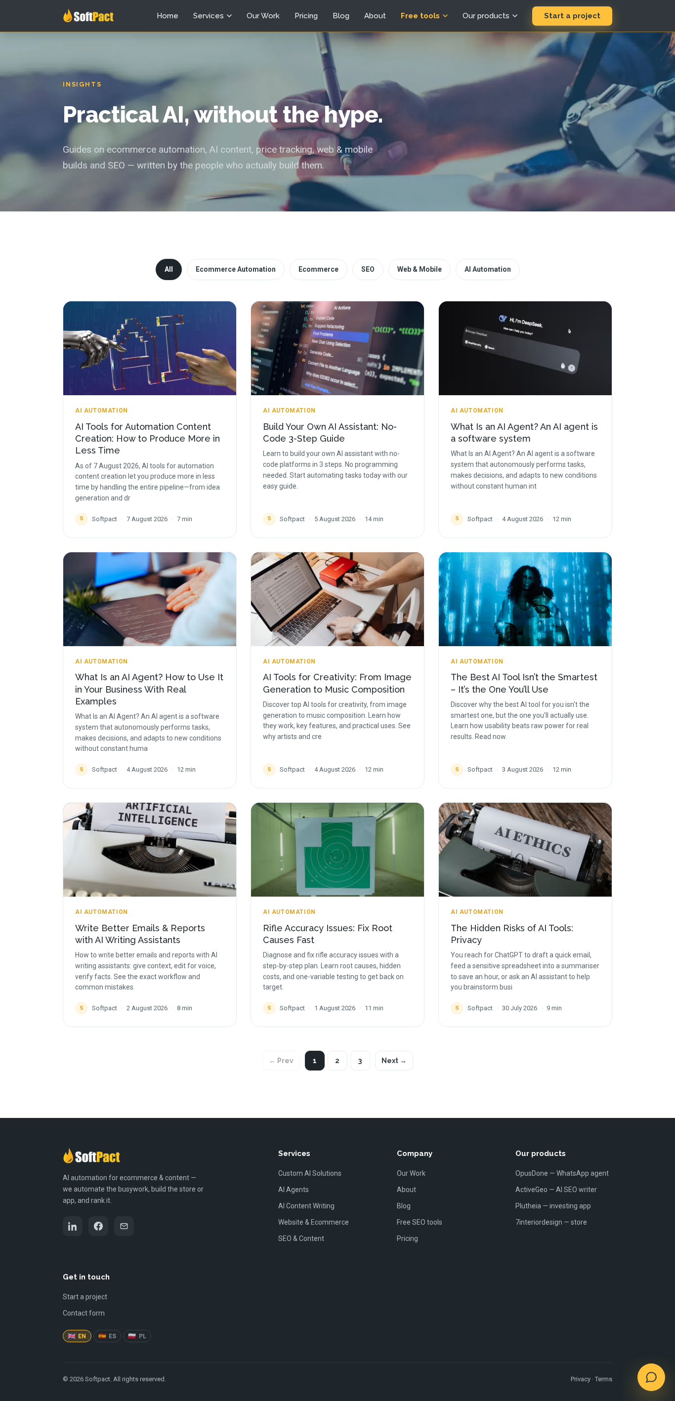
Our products (486, 15)
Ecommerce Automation (236, 269)
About (375, 15)
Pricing (306, 15)
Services (208, 15)
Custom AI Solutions (309, 1173)
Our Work (263, 15)
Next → (394, 1061)
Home (167, 15)
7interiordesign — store (551, 1222)
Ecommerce (318, 269)
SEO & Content (301, 1238)
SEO (368, 269)
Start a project (572, 15)
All (169, 269)
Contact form (84, 1313)
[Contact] (124, 1226)
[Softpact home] (88, 15)
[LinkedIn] (73, 1226)
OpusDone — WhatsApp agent (562, 1173)
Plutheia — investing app (553, 1206)
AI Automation (487, 269)
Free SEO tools (419, 1222)
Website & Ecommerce (313, 1222)
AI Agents (293, 1190)
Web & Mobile (419, 269)
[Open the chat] (651, 1377)
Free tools (420, 15)
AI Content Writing (306, 1206)
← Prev (281, 1061)
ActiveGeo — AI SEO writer (556, 1190)
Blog (341, 15)
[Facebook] (98, 1226)
